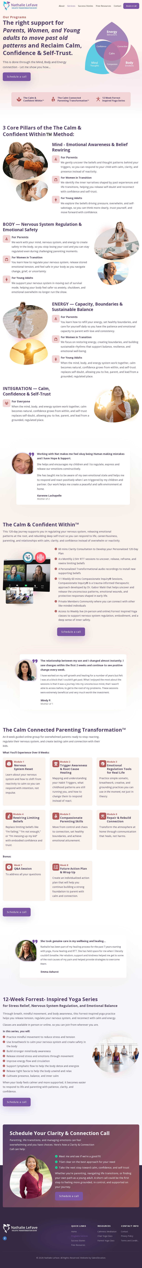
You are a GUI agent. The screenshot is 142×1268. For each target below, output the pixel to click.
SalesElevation (98, 1257)
